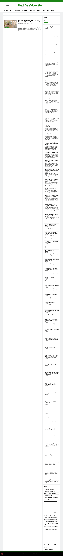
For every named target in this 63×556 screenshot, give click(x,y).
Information (39, 10)
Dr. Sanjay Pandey (47, 542)
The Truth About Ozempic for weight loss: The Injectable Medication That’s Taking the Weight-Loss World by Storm (52, 37)
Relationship (7, 27)
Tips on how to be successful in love (50, 188)
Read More (19, 32)
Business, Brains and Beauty (49, 47)
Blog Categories (46, 10)
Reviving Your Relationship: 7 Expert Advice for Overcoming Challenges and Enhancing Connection (51, 143)
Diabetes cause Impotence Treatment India (51, 521)
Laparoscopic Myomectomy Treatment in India (51, 508)
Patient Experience (17, 10)
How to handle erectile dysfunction (50, 302)
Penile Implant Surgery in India (49, 489)
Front (7, 10)
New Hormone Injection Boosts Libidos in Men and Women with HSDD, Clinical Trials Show (51, 320)
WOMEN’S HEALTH (32, 10)
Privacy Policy (25, 554)
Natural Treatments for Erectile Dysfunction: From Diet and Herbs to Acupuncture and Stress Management (51, 402)
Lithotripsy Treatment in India (48, 503)
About (11, 10)
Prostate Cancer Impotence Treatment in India (51, 531)
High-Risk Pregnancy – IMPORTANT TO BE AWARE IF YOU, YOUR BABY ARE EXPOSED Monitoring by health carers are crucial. (51, 356)
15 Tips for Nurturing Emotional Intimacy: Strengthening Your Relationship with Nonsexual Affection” (51, 125)
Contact (53, 10)
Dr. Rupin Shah (46, 533)
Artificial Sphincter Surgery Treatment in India (51, 497)
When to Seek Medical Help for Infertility (51, 294)
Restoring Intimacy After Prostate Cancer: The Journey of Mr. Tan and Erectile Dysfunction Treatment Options (52, 170)
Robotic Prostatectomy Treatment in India (50, 493)
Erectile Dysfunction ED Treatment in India (50, 517)
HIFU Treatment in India (48, 495)
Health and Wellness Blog (30, 5)
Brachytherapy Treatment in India (49, 499)
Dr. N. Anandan (46, 535)
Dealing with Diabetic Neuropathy (50, 347)
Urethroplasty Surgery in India (48, 549)
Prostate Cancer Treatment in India (49, 491)
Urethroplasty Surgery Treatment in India (50, 501)
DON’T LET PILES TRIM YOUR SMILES (50, 364)
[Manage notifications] (2, 554)
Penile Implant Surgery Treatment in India (50, 529)
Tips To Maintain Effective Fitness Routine (51, 152)
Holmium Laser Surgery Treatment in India (50, 510)
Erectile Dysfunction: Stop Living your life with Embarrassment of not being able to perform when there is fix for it (52, 373)
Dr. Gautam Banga (47, 540)
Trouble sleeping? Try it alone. (49, 277)
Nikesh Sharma (21, 23)
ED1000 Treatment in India (48, 547)
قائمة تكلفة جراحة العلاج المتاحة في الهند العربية (51, 526)
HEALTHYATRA (19, 554)
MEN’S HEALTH (24, 10)
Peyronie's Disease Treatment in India (50, 515)
